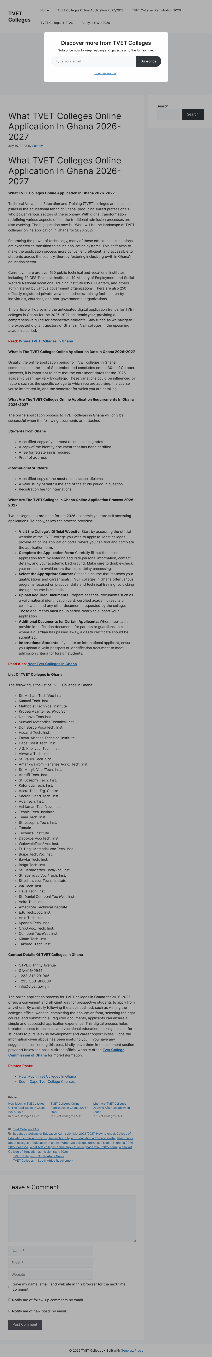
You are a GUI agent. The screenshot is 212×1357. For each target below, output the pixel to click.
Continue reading (106, 73)
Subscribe (148, 61)
